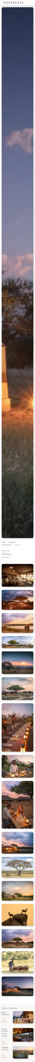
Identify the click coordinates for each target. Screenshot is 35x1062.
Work (4, 542)
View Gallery (4, 1021)
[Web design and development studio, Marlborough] (13, 3)
